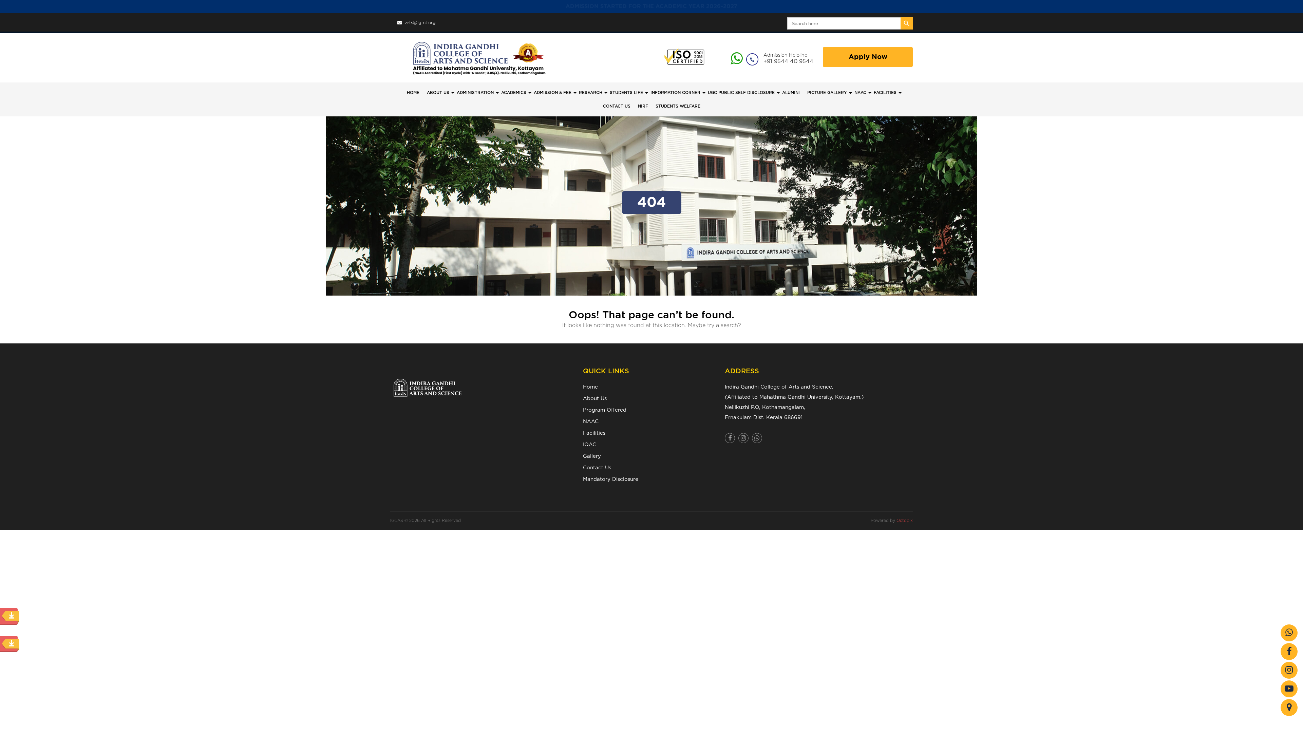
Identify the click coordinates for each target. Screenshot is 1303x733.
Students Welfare (678, 106)
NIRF (643, 106)
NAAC (860, 93)
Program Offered (604, 410)
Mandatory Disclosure (610, 479)
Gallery (592, 456)
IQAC (589, 444)
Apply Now (868, 57)
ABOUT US (438, 93)
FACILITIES (885, 93)
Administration (475, 93)
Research (590, 93)
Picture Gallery (827, 93)
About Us (595, 398)
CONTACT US (616, 106)
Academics (513, 93)
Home (413, 93)
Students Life (626, 93)
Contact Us (597, 467)
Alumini (791, 93)
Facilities (594, 433)
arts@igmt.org (420, 23)
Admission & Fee (552, 93)
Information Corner (675, 93)
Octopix (904, 521)
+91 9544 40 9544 (788, 61)
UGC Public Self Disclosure (741, 93)
